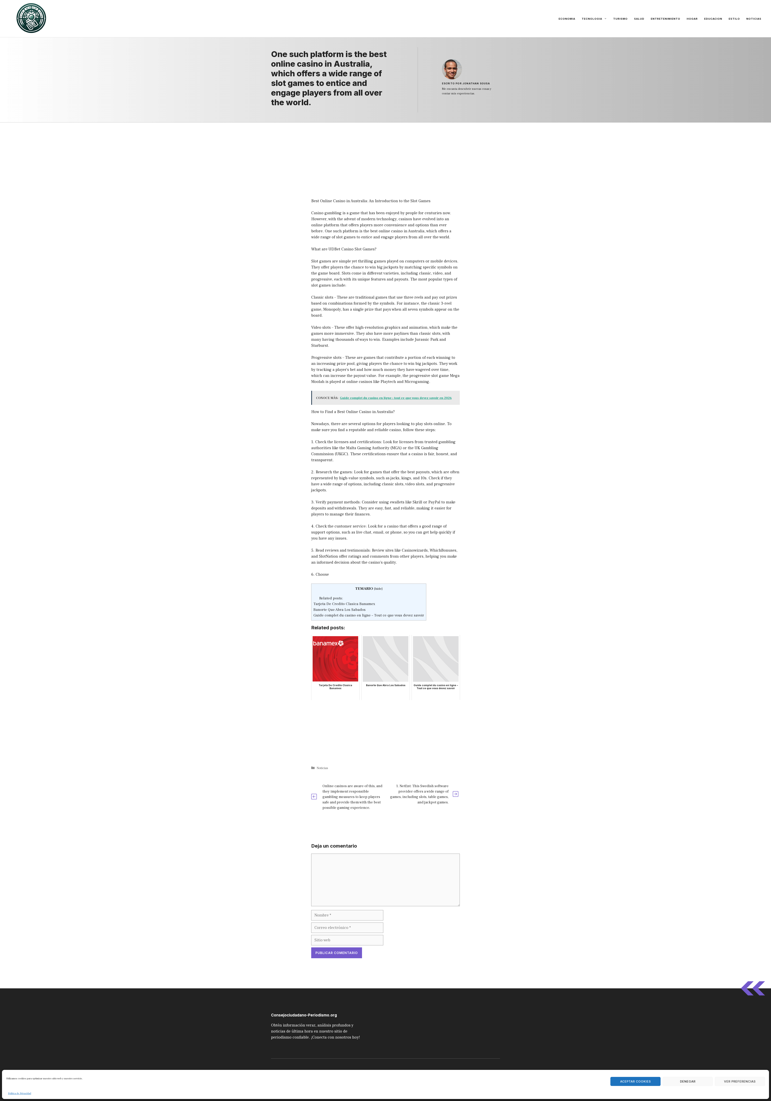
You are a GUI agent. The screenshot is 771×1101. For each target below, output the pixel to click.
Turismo (620, 18)
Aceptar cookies (635, 1081)
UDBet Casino (341, 249)
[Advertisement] (385, 152)
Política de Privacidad (19, 1093)
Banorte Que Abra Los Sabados (339, 609)
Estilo (734, 18)
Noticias (753, 18)
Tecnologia (592, 18)
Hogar (692, 18)
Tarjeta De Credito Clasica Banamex (344, 603)
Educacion (713, 18)
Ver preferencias (740, 1081)
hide (378, 589)
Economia (567, 18)
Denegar (688, 1081)
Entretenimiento (665, 18)
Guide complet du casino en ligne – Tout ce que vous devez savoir (368, 615)
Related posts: (331, 598)
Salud (639, 18)
